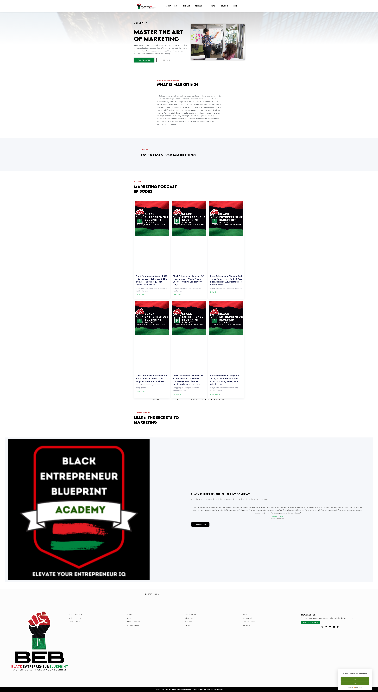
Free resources (144, 60)
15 (194, 400)
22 (214, 400)
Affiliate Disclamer (77, 615)
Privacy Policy (75, 618)
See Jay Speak (249, 622)
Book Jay (211, 6)
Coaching (189, 625)
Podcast (186, 6)
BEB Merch (247, 618)
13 (188, 400)
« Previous (155, 400)
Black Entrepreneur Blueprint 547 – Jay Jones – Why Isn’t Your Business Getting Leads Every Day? (188, 280)
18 (202, 400)
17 (199, 400)
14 (191, 400)
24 (219, 400)
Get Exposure (190, 615)
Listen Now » (140, 295)
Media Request (133, 622)
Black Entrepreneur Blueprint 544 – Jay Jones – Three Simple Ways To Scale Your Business (151, 378)
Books (245, 615)
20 (208, 400)
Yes (355, 679)
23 (217, 400)
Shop (235, 6)
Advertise (247, 625)
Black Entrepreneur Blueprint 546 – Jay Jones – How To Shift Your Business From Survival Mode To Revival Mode (226, 280)
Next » (224, 400)
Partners (130, 618)
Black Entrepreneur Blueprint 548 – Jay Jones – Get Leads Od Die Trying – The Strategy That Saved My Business (151, 280)
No (355, 683)
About (168, 6)
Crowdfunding (133, 625)
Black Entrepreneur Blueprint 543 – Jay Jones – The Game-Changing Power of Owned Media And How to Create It (188, 380)
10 (179, 400)
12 (185, 400)
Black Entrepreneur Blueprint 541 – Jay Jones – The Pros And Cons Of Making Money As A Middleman (225, 380)
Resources (199, 6)
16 (197, 400)
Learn (176, 6)
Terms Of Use (74, 622)
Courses (166, 60)
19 (205, 400)
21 (211, 400)
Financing (224, 6)
